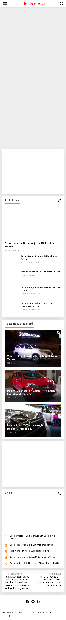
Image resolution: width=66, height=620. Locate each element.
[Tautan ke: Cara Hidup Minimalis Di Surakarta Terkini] (11, 260)
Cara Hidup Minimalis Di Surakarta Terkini (39, 257)
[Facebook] (27, 602)
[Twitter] (33, 602)
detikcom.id (34, 4)
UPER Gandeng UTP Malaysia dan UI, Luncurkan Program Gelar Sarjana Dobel (48, 579)
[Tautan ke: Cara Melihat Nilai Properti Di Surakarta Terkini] (11, 308)
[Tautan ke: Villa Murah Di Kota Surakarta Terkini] (11, 276)
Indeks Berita (44, 612)
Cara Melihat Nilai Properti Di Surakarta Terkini (36, 304)
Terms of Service (25, 612)
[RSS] (39, 602)
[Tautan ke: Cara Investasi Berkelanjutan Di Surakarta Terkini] (33, 222)
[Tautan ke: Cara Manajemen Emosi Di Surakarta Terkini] (11, 292)
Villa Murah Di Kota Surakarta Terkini (40, 271)
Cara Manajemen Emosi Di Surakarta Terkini (40, 289)
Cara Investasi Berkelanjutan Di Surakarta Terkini (31, 245)
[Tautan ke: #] (60, 201)
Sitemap (6, 615)
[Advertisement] (33, 42)
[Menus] (5, 3)
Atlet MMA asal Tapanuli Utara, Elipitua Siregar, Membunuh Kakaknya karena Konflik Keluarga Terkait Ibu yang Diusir (17, 581)
